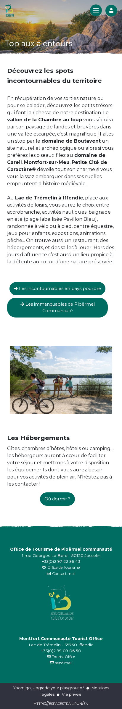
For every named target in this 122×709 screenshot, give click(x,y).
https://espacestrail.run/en (61, 703)
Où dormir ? (57, 499)
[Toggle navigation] (96, 10)
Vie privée (71, 694)
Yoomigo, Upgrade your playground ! (48, 687)
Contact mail (64, 573)
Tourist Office (63, 657)
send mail (63, 663)
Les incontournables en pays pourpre (59, 288)
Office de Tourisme (63, 567)
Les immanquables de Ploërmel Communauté (59, 307)
